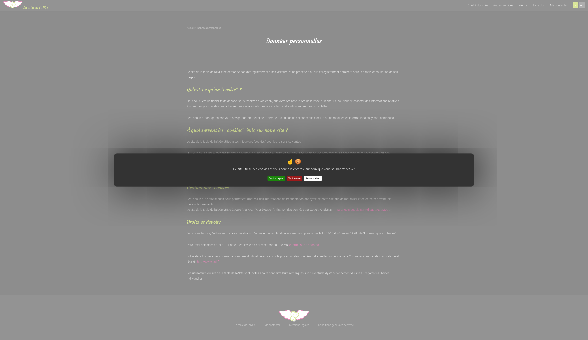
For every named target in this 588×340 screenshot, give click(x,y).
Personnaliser (313, 178)
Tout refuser (294, 178)
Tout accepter (276, 178)
